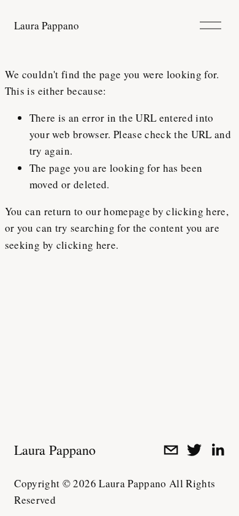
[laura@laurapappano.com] (171, 450)
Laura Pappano (46, 25)
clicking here (196, 211)
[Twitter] (194, 450)
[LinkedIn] (217, 450)
